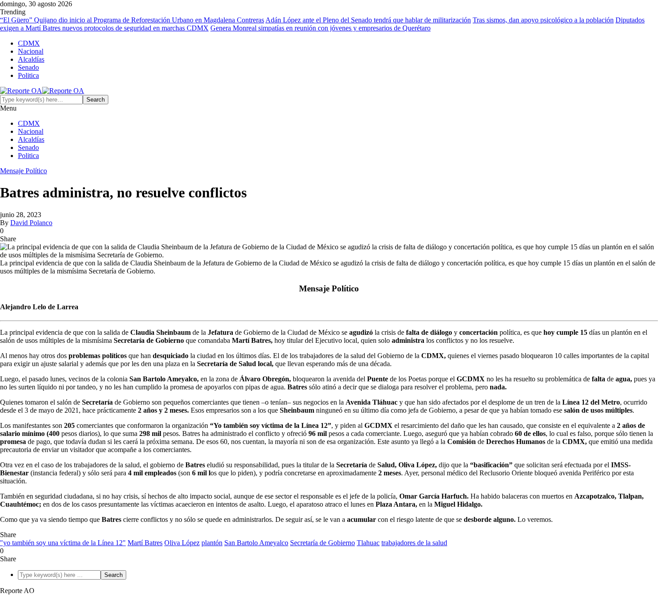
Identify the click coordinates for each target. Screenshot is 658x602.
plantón (211, 542)
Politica (28, 75)
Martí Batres (145, 542)
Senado (28, 67)
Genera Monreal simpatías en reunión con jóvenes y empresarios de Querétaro (320, 28)
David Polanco (31, 222)
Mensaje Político (23, 171)
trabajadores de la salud (414, 542)
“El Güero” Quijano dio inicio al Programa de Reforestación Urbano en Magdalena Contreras (132, 20)
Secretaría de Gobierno (322, 542)
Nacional (30, 51)
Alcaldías (31, 59)
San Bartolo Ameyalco (256, 542)
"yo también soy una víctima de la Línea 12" (63, 542)
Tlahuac (368, 542)
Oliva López (182, 542)
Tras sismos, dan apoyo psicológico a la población (543, 20)
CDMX (29, 43)
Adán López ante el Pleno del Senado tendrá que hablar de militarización (368, 20)
